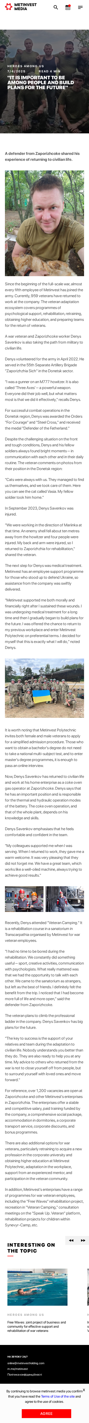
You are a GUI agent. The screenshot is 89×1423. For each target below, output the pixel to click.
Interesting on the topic (31, 1248)
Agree (46, 1413)
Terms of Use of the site (58, 1396)
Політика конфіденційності (24, 1374)
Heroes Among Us (25, 66)
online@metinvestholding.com (25, 1363)
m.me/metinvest (17, 1369)
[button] (71, 1240)
